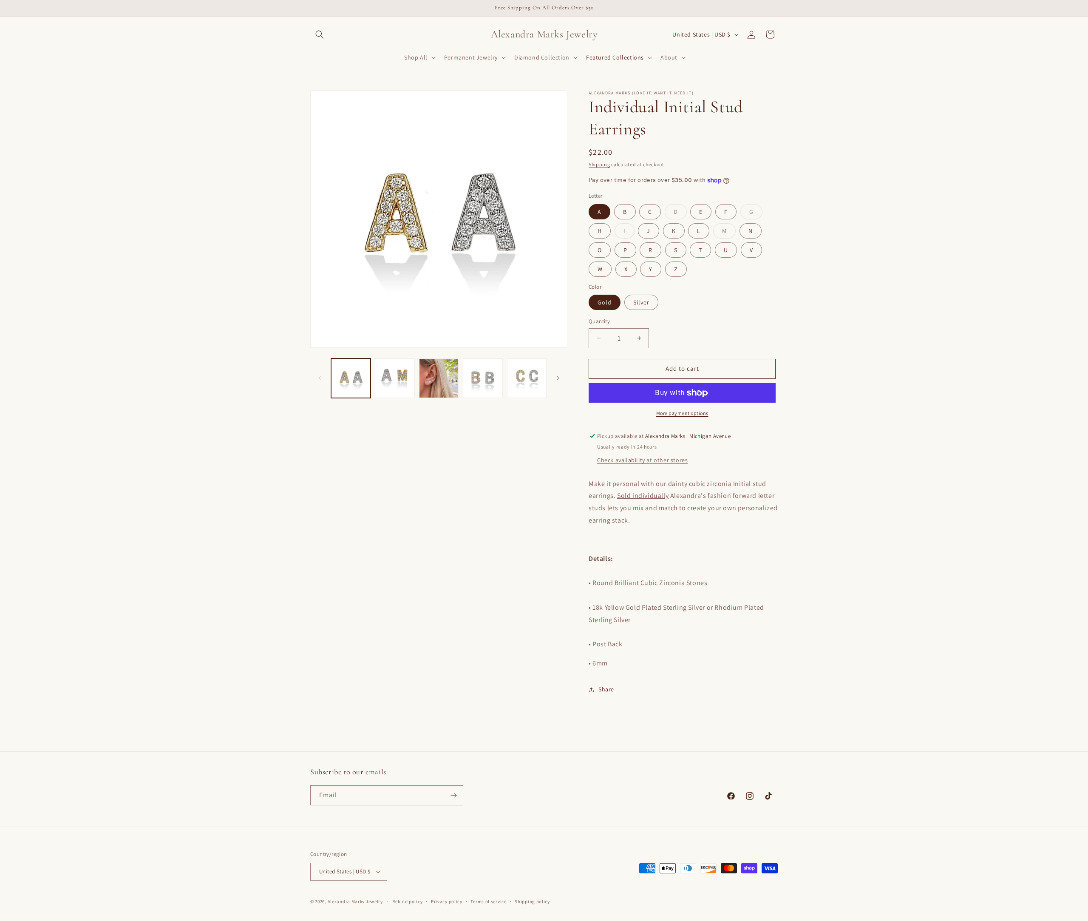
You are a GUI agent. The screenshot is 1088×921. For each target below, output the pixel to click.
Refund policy (407, 901)
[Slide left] (319, 378)
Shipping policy (532, 901)
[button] (319, 34)
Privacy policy (446, 901)
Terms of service (488, 901)
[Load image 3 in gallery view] (439, 378)
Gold (605, 302)
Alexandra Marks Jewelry (355, 901)
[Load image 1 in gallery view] (351, 378)
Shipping (599, 164)
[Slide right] (558, 378)
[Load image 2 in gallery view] (394, 378)
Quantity (599, 321)
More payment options (682, 413)
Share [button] (606, 689)
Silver (641, 302)
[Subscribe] (453, 795)
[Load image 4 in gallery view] (482, 378)
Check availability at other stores (642, 460)
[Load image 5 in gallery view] (527, 378)
